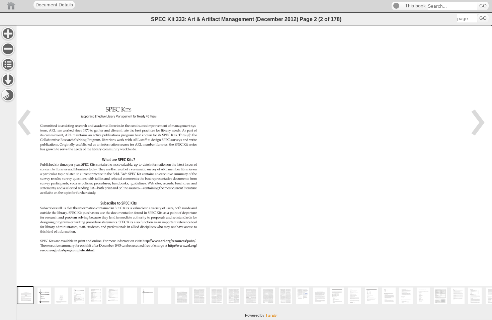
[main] (254, 172)
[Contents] (8, 64)
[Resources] (8, 79)
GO (483, 6)
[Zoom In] (8, 33)
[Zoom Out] (8, 49)
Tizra (270, 315)
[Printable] (8, 95)
